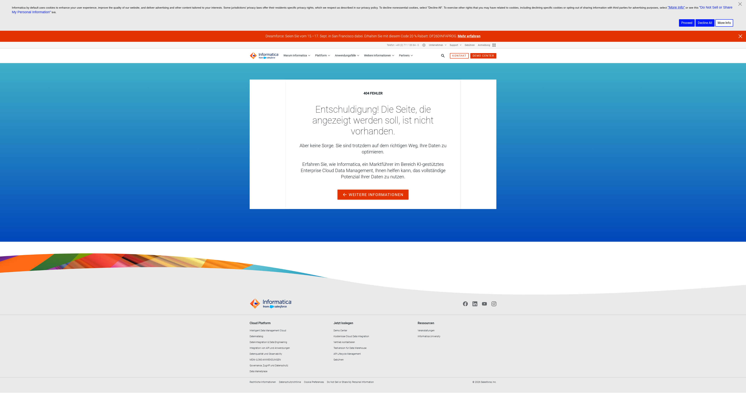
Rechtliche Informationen (263, 382)
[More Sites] (494, 45)
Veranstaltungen (426, 330)
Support (454, 45)
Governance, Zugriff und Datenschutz (269, 365)
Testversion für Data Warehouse (350, 348)
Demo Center (340, 330)
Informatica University (429, 336)
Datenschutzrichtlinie (290, 382)
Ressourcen (426, 323)
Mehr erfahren (469, 36)
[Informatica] (264, 56)
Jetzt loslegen (343, 323)
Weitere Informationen (377, 55)
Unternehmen (436, 45)
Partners (404, 55)
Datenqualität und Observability (266, 354)
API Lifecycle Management (347, 354)
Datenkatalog (256, 336)
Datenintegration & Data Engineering (268, 342)
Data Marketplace (258, 371)
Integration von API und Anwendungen (270, 348)
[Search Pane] (443, 55)
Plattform (321, 55)
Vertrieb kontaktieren (344, 342)
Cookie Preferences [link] (314, 382)
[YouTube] (484, 303)
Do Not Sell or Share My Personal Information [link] (350, 382)
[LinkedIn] (474, 303)
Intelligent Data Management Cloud (268, 330)
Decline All (705, 23)
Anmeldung (484, 45)
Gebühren (470, 45)
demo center (483, 55)
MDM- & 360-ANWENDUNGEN (265, 359)
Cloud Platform (260, 323)
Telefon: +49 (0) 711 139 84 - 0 (403, 45)
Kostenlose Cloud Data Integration (351, 336)
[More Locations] (424, 45)
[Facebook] (465, 303)
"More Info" (676, 7)
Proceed (686, 23)
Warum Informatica (295, 55)
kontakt (459, 55)
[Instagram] (494, 303)
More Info (724, 23)
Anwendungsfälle (345, 55)
